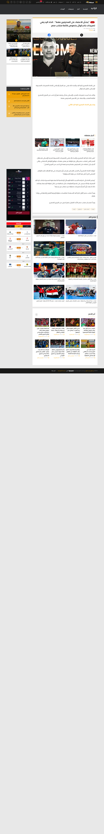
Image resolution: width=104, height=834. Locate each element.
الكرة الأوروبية (87, 334)
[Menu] (96, 2)
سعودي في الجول (71, 355)
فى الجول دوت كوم (90, 370)
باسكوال (80, 209)
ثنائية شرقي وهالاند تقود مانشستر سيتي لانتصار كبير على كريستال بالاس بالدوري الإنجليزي (12, 59)
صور (54, 2)
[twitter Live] (17, 2)
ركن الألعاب (47, 2)
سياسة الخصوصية (62, 370)
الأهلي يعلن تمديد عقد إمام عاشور (19, 101)
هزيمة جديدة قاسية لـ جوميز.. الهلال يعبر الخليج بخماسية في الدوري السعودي (42, 352)
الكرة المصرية (71, 334)
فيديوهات (60, 2)
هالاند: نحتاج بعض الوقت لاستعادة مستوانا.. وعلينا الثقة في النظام (57, 330)
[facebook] (11, 2)
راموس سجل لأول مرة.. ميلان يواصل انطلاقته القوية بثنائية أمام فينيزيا (89, 330)
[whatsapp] (29, 2)
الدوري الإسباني (27, 243)
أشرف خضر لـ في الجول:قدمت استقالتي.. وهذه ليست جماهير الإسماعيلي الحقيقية (89, 352)
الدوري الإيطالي (27, 252)
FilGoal (91, 30)
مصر (78, 2)
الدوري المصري (39, 2)
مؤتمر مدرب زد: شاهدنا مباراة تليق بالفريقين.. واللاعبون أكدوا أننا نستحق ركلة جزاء (12, 45)
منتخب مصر (86, 209)
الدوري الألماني (27, 261)
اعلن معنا (54, 370)
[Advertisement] (81, 120)
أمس (27, 226)
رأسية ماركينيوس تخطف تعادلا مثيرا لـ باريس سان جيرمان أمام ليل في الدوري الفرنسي (57, 352)
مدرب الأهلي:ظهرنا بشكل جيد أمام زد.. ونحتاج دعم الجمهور (73, 330)
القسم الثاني (87, 357)
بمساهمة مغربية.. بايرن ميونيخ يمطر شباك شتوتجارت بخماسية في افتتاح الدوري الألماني (43, 331)
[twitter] (14, 2)
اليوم (19, 226)
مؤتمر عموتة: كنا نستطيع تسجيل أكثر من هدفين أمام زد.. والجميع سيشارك (25, 45)
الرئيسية (85, 9)
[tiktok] (26, 2)
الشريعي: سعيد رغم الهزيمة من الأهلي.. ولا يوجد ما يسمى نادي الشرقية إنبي (19, 113)
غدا (10, 226)
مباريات (67, 2)
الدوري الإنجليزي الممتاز (26, 228)
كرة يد (93, 209)
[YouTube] (23, 2)
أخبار (73, 2)
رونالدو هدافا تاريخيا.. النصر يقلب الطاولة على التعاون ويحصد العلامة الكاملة (73, 351)
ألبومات (62, 9)
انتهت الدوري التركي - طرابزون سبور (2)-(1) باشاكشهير (19, 94)
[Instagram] (20, 2)
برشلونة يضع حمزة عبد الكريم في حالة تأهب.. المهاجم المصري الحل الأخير (19, 106)
